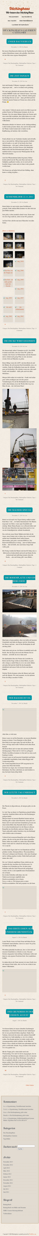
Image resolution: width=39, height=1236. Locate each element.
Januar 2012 (7, 1177)
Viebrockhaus (7, 1213)
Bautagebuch (27, 17)
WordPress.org (32, 1234)
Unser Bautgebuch (19, 41)
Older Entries (30, 1085)
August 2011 (7, 1186)
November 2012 (8, 1165)
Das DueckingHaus (13, 63)
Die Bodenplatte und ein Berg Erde (20, 579)
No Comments (19, 65)
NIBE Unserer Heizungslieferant (13, 1210)
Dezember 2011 (8, 1180)
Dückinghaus (19, 8)
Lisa (4, 1112)
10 (5, 1070)
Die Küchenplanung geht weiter (17, 1112)
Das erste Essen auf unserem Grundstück (18, 930)
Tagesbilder (6, 1139)
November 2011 (8, 1183)
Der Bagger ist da (19, 697)
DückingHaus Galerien (25, 63)
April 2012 (6, 1168)
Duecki (5, 1115)
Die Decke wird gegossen (19, 340)
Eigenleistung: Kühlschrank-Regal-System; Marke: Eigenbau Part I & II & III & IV (18, 1119)
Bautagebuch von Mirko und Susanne (14, 1207)
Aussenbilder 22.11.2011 (19, 196)
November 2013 (8, 1162)
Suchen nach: (10, 1146)
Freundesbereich (26, 21)
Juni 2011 (6, 1192)
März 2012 (6, 1171)
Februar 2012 (7, 1174)
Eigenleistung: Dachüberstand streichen (19, 1106)
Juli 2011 (6, 1189)
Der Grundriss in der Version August (20, 1013)
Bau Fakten (12, 21)
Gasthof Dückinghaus (20, 25)
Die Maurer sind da (19, 509)
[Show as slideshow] (8, 231)
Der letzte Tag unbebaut (19, 792)
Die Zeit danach (19, 75)
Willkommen (14, 17)
